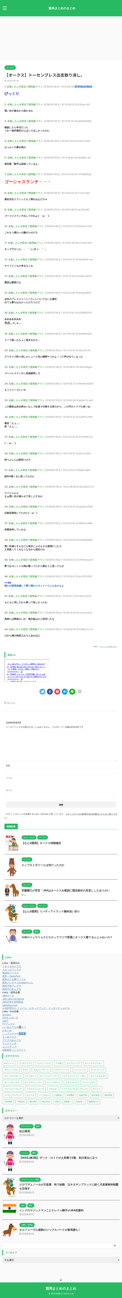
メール (9, 778)
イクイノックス (44, 1063)
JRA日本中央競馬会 (12, 1001)
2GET (5, 1020)
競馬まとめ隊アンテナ (14, 979)
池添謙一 (67, 1101)
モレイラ (84, 1089)
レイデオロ (44, 1095)
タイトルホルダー (98, 1076)
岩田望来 (108, 1095)
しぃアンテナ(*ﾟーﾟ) (14, 1033)
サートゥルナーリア (48, 1076)
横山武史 (46, 1101)
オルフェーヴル (11, 1069)
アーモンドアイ (25, 1063)
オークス (11, 703)
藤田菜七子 (94, 1101)
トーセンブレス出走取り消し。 (108, 646)
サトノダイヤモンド (13, 1076)
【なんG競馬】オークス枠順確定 (41, 843)
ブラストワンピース (35, 1089)
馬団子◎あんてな (11, 989)
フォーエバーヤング (13, 1089)
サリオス (30, 1076)
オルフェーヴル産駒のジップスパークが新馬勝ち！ (50, 1229)
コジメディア (9, 1046)
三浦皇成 (58, 1095)
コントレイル (80, 1069)
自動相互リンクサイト (14, 1049)
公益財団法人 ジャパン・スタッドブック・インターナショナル (36, 1008)
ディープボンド (54, 1082)
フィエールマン (89, 1082)
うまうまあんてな (11, 966)
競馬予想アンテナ (11, 985)
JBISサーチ (8, 995)
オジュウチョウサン (93, 1063)
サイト (9, 790)
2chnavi (6, 1014)
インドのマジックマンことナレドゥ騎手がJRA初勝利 (51, 1210)
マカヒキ (53, 1089)
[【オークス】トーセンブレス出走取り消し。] (65, 692)
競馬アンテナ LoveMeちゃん (17, 982)
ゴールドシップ (97, 1069)
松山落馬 (24, 1131)
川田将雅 (8, 1101)
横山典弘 (33, 1101)
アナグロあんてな (11, 1040)
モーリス (96, 1089)
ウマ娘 (58, 1063)
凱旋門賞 (83, 1095)
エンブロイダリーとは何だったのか (43, 865)
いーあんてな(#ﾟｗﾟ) (14, 1027)
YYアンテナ (8, 1023)
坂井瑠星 (96, 1095)
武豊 (57, 1101)
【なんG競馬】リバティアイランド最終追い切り (51, 911)
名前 (8, 765)
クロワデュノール (61, 1069)
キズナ (26, 1069)
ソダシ (83, 1076)
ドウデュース (71, 1082)
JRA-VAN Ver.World (13, 998)
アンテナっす (9, 1043)
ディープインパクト (33, 1082)
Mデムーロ (9, 1063)
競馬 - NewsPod (11, 976)
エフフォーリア (73, 1063)
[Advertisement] (61, 38)
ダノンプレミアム (12, 1082)
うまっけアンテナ (11, 969)
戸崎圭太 (21, 1101)
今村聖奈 (70, 1095)
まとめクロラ (9, 1036)
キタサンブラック (41, 1069)
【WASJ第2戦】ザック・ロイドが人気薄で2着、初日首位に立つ (58, 1157)
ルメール (30, 1095)
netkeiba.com (9, 1005)
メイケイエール (68, 1089)
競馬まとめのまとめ (62, 8)
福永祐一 (80, 1101)
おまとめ (7, 1030)
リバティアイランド (13, 1095)
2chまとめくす (10, 1017)
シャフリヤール (68, 1076)
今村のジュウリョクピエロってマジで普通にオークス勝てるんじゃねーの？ (67, 937)
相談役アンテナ (10, 972)
